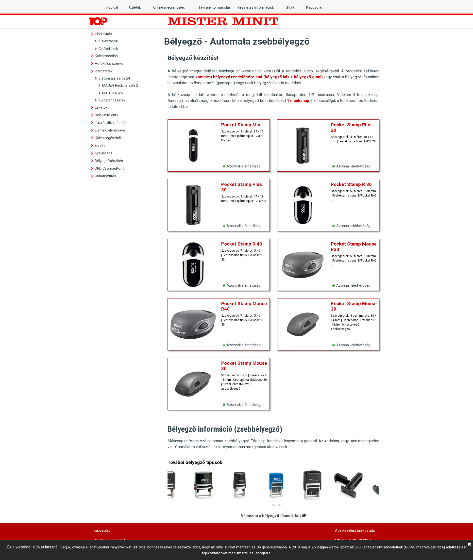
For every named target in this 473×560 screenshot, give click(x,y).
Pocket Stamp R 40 (241, 244)
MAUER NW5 (112, 93)
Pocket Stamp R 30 (351, 184)
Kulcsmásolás (106, 56)
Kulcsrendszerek (112, 100)
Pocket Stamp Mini (241, 125)
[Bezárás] (469, 544)
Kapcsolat (314, 7)
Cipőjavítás (103, 34)
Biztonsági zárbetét (114, 78)
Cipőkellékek (108, 49)
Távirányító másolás (111, 122)
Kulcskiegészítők (108, 138)
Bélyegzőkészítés (109, 161)
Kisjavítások (108, 41)
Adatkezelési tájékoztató (355, 530)
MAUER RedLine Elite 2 (120, 85)
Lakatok (101, 107)
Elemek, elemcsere (110, 130)
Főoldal (112, 7)
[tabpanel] (273, 81)
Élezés (100, 145)
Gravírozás (103, 153)
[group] (273, 489)
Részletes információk (255, 7)
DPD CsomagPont (109, 168)
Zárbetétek (104, 71)
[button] (267, 505)
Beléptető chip (106, 115)
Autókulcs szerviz (109, 63)
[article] (219, 145)
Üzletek (135, 7)
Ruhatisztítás (105, 176)
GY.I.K (290, 7)
